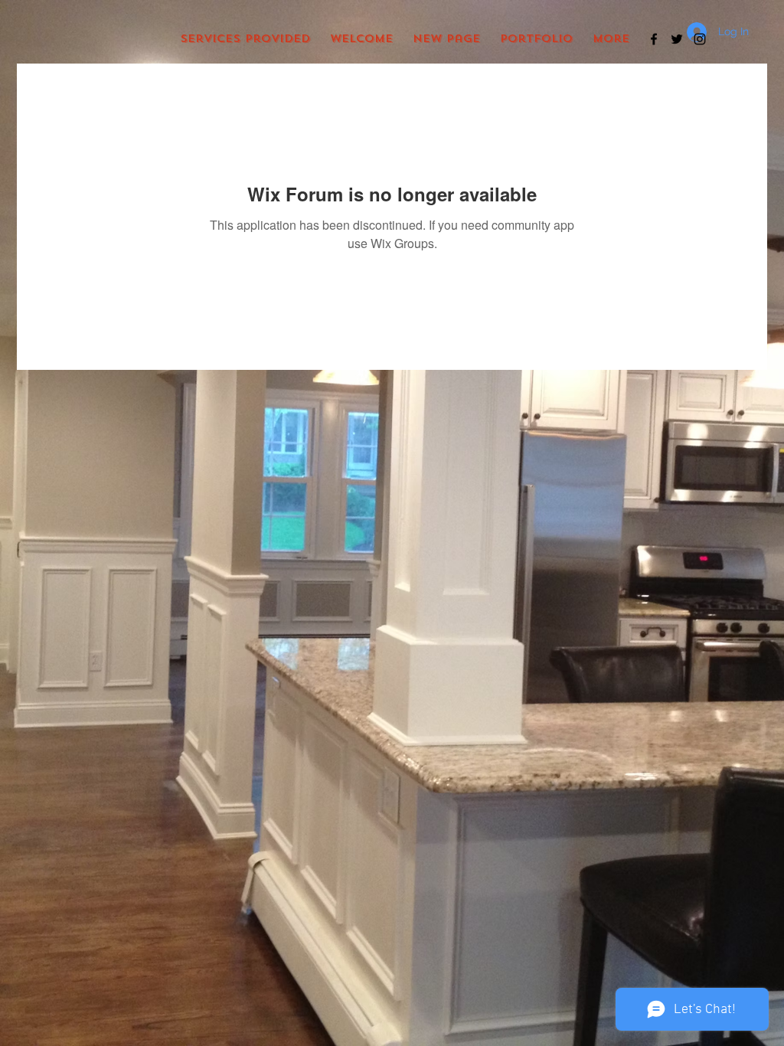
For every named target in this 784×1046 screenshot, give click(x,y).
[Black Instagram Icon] (699, 39)
